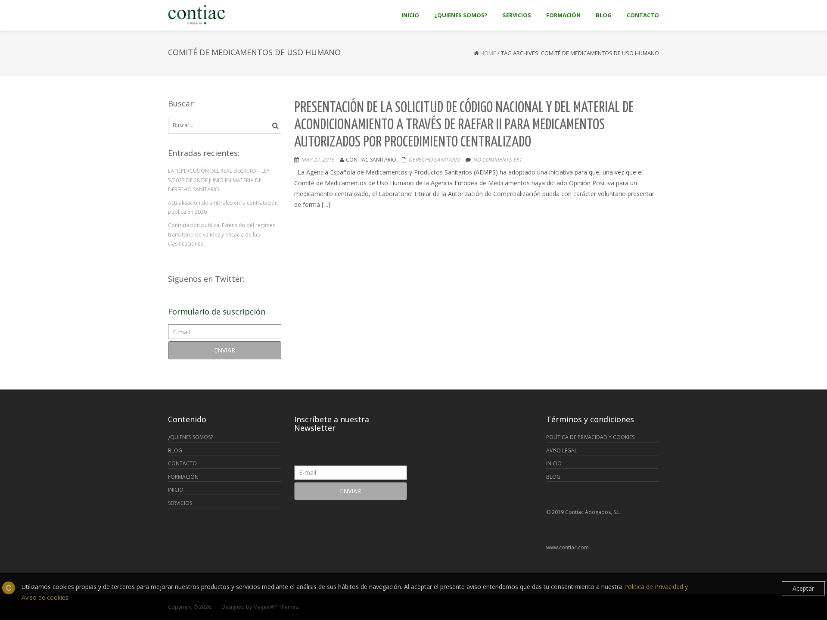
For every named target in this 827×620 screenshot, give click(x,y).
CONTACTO (182, 463)
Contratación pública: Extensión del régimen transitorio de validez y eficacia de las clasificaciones (222, 234)
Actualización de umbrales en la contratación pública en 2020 (223, 207)
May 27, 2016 (317, 159)
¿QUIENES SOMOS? (190, 437)
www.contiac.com (567, 547)
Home (488, 53)
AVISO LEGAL (561, 450)
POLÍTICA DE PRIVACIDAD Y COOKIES (590, 437)
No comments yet (497, 159)
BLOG (175, 450)
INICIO (175, 489)
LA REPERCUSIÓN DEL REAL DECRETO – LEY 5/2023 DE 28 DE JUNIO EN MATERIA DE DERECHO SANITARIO (219, 180)
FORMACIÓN (183, 476)
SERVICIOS (180, 503)
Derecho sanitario (434, 159)
